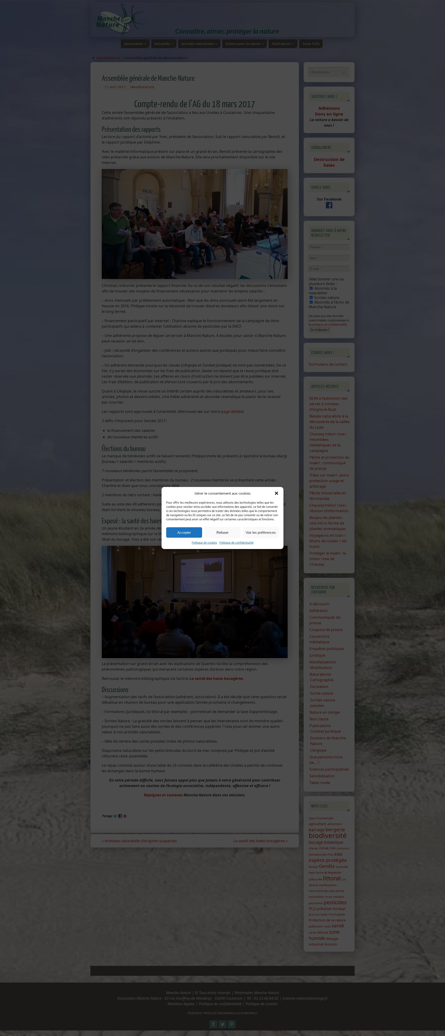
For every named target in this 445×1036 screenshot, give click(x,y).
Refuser (222, 532)
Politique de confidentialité (236, 543)
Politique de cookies (204, 543)
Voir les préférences (261, 532)
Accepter (184, 532)
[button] (276, 493)
